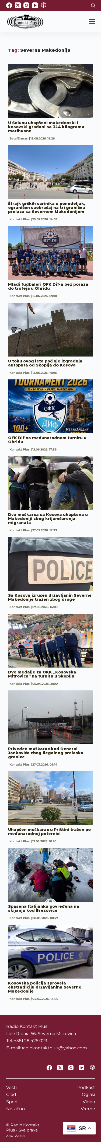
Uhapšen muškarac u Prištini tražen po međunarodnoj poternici (49, 831)
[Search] (93, 6)
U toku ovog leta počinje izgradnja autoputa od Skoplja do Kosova (45, 363)
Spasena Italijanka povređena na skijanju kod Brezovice (43, 908)
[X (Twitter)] (18, 5)
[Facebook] (9, 5)
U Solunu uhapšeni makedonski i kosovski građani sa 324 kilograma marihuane (46, 126)
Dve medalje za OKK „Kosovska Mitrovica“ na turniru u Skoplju (42, 674)
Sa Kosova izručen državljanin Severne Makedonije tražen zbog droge (50, 597)
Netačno (15, 1108)
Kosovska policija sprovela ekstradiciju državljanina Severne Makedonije (44, 987)
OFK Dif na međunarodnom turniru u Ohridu (47, 439)
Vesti (11, 1087)
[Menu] (92, 22)
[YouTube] (35, 5)
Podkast (86, 1087)
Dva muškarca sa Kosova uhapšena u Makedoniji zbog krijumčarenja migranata (48, 518)
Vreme (88, 1108)
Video (89, 1101)
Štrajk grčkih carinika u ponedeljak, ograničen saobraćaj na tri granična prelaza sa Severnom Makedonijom (46, 207)
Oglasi (88, 1094)
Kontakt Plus (19, 219)
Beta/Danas (18, 138)
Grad (11, 1094)
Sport (12, 1101)
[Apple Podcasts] (44, 5)
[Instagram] (26, 5)
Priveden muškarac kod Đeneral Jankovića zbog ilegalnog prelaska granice (45, 752)
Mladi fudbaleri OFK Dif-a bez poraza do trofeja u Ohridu (48, 286)
